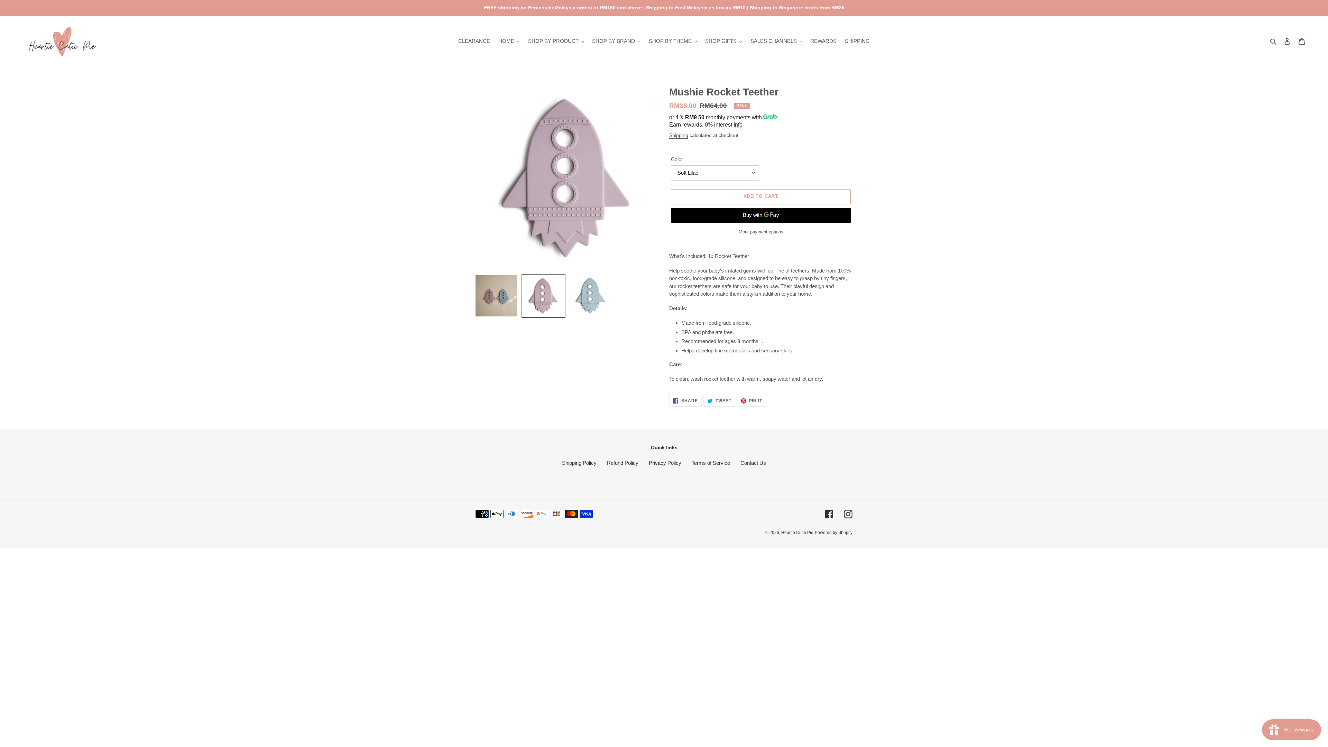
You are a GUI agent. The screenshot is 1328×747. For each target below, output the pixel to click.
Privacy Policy (665, 463)
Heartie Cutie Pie (797, 532)
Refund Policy (622, 463)
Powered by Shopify (833, 532)
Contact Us (753, 463)
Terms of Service (711, 463)
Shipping (678, 135)
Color (677, 159)
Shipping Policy (579, 463)
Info (738, 125)
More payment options (761, 231)
